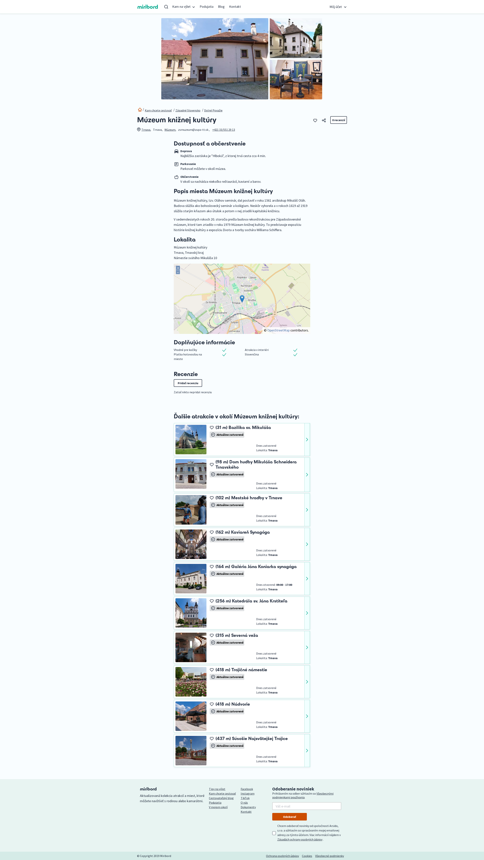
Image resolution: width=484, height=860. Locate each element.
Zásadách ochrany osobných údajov (299, 839)
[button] (183, 6)
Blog (221, 6)
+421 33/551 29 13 (223, 130)
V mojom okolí (218, 807)
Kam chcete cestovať (158, 110)
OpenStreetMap (278, 330)
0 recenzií (338, 120)
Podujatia (206, 6)
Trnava (145, 130)
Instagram (247, 793)
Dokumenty (248, 807)
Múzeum (169, 130)
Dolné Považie (213, 110)
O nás (244, 802)
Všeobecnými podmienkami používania (303, 795)
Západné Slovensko (187, 110)
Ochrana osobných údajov (282, 856)
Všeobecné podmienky (329, 856)
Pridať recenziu (188, 383)
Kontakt (235, 6)
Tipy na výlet (217, 789)
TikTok (245, 798)
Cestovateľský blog (221, 798)
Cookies (307, 856)
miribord (147, 7)
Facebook (247, 789)
